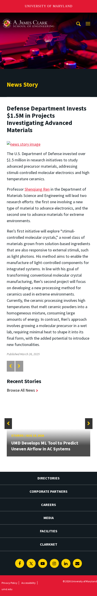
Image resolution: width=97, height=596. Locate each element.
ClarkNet (48, 544)
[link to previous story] (10, 366)
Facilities (48, 531)
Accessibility (28, 583)
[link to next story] (19, 366)
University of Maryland (48, 6)
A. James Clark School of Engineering (28, 16)
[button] (8, 423)
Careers (48, 504)
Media (49, 517)
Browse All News (21, 390)
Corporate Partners (48, 491)
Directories (48, 478)
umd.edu (7, 589)
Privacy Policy (9, 583)
